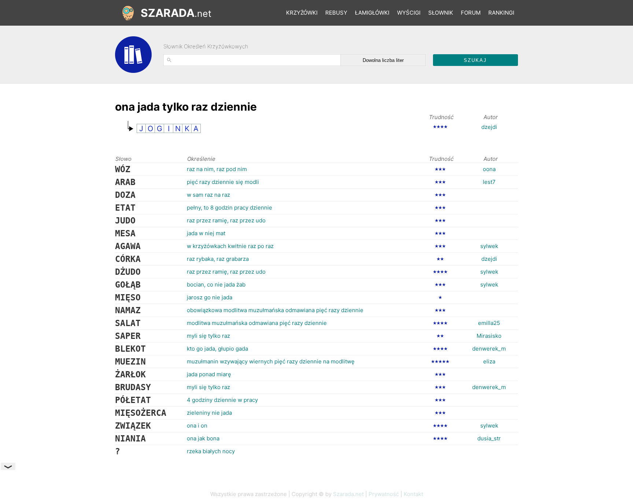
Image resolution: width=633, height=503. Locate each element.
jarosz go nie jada (209, 297)
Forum (471, 12)
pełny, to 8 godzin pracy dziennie (229, 207)
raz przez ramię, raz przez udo (226, 220)
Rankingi (501, 12)
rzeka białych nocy (211, 451)
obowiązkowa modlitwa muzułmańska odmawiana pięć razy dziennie (275, 310)
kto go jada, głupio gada (217, 348)
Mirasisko (489, 335)
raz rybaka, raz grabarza (218, 258)
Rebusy (336, 12)
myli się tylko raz (208, 335)
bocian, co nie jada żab (216, 284)
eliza (489, 361)
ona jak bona (203, 438)
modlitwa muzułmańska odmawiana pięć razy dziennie (257, 322)
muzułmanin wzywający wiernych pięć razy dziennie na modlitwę (271, 361)
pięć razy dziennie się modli (223, 181)
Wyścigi (409, 12)
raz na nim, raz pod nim (217, 169)
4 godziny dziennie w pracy (222, 399)
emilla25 (489, 322)
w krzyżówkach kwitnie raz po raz (230, 246)
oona (489, 169)
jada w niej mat (206, 233)
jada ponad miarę (209, 374)
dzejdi (489, 126)
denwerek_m (489, 348)
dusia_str (489, 438)
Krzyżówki (302, 12)
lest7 (489, 181)
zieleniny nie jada (209, 412)
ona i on (197, 425)
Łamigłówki (372, 12)
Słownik (440, 12)
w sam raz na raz (208, 194)
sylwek (489, 246)
